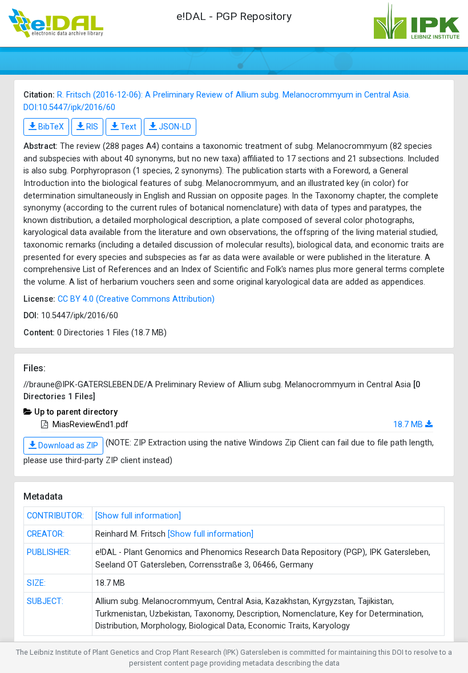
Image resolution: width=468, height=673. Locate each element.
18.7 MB (408, 424)
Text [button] (127, 126)
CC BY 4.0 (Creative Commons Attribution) (136, 299)
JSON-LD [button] (174, 126)
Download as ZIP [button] (67, 445)
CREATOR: (45, 534)
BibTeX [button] (50, 126)
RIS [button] (91, 126)
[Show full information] (138, 516)
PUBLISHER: (49, 552)
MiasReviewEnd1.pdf (90, 424)
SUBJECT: (45, 601)
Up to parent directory (76, 412)
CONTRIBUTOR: (55, 516)
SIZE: (36, 583)
